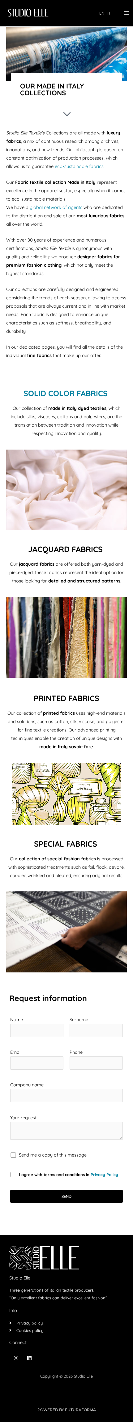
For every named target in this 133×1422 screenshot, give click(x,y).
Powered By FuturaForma (66, 1409)
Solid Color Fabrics (66, 393)
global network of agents (56, 207)
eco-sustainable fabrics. (80, 166)
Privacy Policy (104, 1174)
